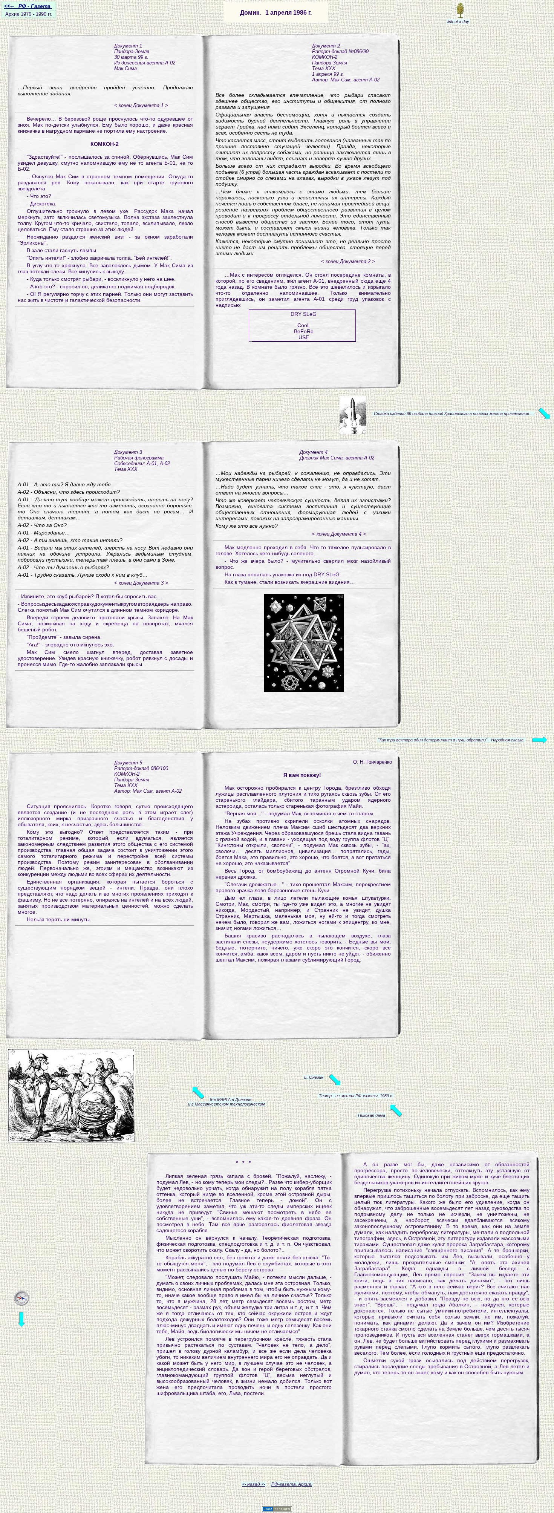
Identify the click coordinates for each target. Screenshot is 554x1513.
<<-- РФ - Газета (28, 6)
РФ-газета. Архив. (291, 1484)
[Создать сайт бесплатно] (277, 1510)
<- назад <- (253, 1484)
